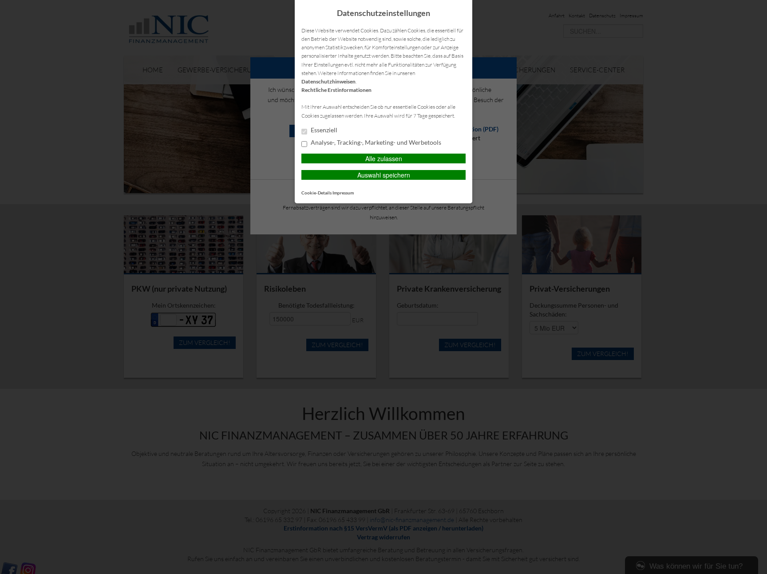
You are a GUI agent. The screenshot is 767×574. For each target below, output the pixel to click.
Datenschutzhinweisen (328, 81)
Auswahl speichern (383, 174)
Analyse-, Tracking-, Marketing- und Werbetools (375, 142)
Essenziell (323, 130)
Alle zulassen (383, 158)
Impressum (343, 192)
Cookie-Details (316, 192)
